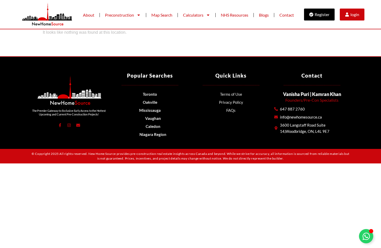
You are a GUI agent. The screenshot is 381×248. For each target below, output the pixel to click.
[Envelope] (78, 125)
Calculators (193, 14)
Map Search (161, 14)
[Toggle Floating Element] (366, 236)
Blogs (264, 14)
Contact (286, 14)
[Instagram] (69, 125)
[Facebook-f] (60, 125)
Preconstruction (119, 14)
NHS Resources (234, 14)
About (88, 14)
